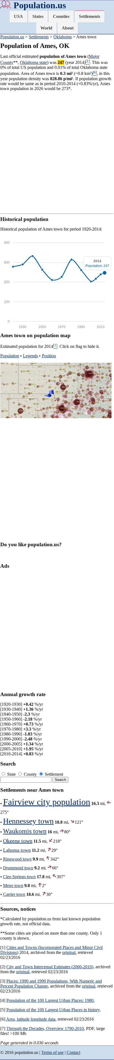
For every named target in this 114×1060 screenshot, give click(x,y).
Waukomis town (24, 831)
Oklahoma (62, 36)
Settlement (53, 774)
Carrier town (14, 894)
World (46, 28)
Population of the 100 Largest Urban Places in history (53, 1009)
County (30, 774)
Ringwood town (17, 859)
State (11, 774)
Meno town (13, 885)
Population (9, 355)
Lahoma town (17, 850)
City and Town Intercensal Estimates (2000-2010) (49, 966)
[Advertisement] (57, 152)
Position (49, 355)
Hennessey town (28, 821)
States (37, 16)
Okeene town (17, 841)
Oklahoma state (33, 62)
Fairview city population (46, 802)
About (68, 28)
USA (18, 16)
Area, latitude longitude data (30, 1019)
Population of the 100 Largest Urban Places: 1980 (50, 1000)
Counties (61, 16)
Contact (73, 1052)
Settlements (89, 16)
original (69, 952)
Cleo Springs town (19, 876)
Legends (30, 355)
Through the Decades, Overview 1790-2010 (45, 1028)
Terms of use (52, 1052)
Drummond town (18, 868)
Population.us (40, 5)
